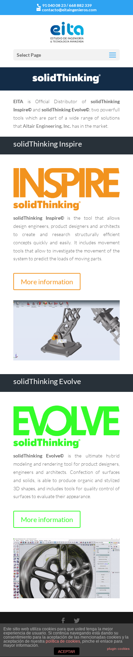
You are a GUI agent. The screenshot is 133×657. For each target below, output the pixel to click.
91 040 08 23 (54, 5)
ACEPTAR (66, 651)
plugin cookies (118, 649)
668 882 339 (80, 5)
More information (47, 281)
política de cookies (63, 641)
